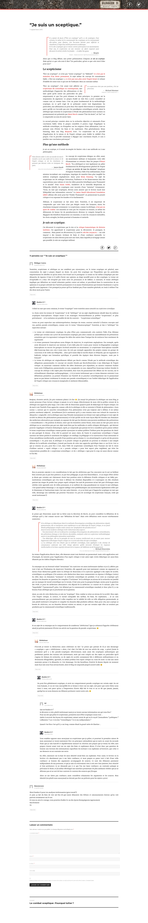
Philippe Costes (40, 263)
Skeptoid (68, 132)
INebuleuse (38, 393)
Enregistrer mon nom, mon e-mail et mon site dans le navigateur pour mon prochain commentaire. (62, 880)
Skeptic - (83, 54)
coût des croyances (89, 232)
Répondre (32, 294)
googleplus (115, 248)
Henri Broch (72, 114)
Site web (32, 870)
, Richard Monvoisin (94, 550)
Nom (31, 856)
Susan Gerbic (65, 185)
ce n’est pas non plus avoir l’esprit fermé (81, 79)
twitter (109, 248)
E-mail (32, 863)
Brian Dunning (87, 177)
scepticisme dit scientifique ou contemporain (60, 89)
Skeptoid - (109, 92)
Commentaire (34, 833)
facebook (102, 248)
